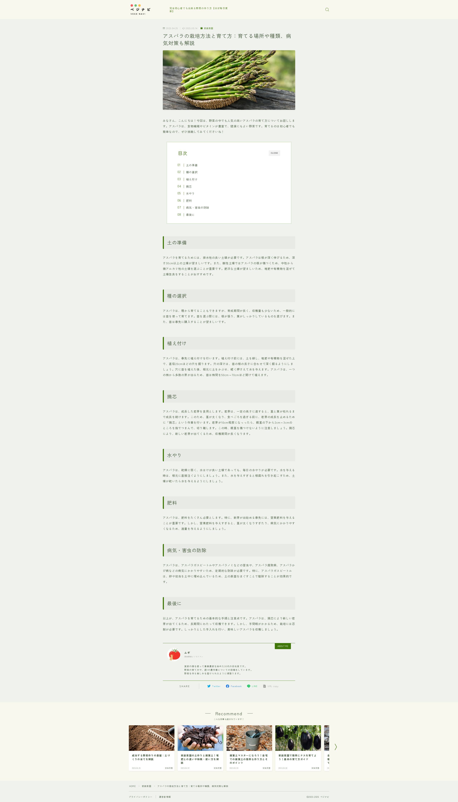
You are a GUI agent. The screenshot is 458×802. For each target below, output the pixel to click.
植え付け (192, 179)
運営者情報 (165, 796)
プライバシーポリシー (140, 796)
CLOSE (274, 153)
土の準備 (192, 165)
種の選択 (192, 172)
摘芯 (189, 186)
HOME (132, 786)
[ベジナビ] (146, 9)
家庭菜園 (208, 28)
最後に (190, 215)
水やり (190, 193)
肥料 (189, 200)
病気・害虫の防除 (197, 207)
